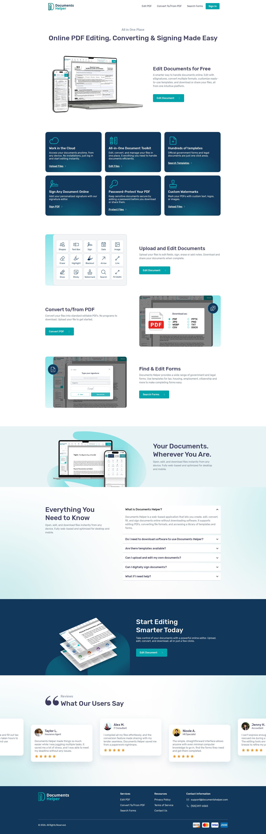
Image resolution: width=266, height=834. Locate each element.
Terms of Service (163, 805)
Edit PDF (147, 6)
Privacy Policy (162, 799)
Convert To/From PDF (169, 6)
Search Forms (195, 6)
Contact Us (160, 810)
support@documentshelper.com (209, 799)
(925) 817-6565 (199, 806)
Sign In (213, 6)
